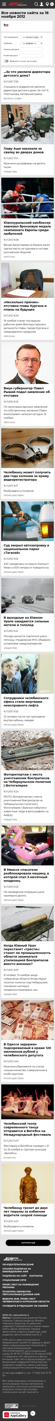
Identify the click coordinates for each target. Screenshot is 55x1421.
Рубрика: (8, 43)
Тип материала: (11, 37)
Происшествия (14, 495)
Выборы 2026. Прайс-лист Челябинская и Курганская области (26, 1300)
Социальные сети (14, 1280)
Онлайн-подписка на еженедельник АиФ (16, 1270)
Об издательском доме (18, 1264)
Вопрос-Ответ (13, 99)
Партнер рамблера (29, 1406)
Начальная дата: (11, 49)
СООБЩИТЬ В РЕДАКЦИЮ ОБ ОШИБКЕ (25, 1305)
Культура (10, 1158)
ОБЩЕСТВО (10, 172)
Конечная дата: (11, 55)
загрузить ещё (28, 1243)
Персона (9, 257)
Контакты (35, 1275)
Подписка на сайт (14, 1275)
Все (6, 24)
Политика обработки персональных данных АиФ (21, 1293)
